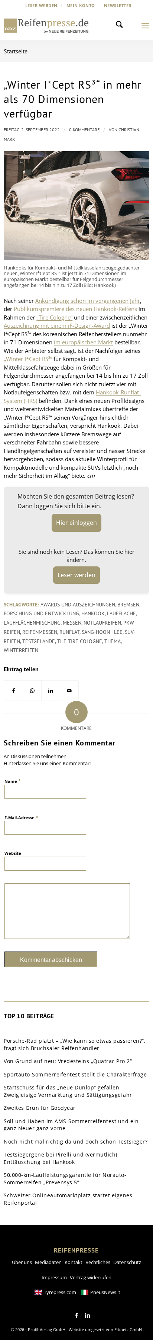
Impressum (54, 1277)
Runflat (69, 632)
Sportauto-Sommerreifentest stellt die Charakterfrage (75, 1074)
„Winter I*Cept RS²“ (28, 359)
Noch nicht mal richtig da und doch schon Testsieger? (75, 1141)
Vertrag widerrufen (90, 1277)
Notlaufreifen (102, 622)
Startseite (15, 51)
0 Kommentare (84, 129)
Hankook (93, 613)
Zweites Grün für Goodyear (40, 1107)
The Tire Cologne (79, 641)
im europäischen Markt (83, 342)
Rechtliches (97, 1262)
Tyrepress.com (60, 1292)
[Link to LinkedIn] (87, 1315)
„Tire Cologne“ (54, 317)
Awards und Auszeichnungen (77, 604)
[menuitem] (42, 5)
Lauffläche (121, 613)
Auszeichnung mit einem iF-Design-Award (57, 325)
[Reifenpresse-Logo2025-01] (46, 25)
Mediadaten (48, 1262)
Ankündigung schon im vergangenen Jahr (87, 300)
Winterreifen (21, 650)
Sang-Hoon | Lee (102, 632)
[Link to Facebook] (76, 1315)
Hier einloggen (76, 523)
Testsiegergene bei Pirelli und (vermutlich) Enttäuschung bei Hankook (60, 1158)
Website (12, 853)
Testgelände (38, 641)
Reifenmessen (39, 632)
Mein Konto (80, 5)
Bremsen (128, 604)
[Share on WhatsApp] (32, 691)
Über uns (22, 1262)
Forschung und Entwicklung (41, 613)
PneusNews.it (105, 1292)
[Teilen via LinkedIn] (51, 691)
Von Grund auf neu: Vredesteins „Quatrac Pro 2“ (68, 1061)
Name (12, 781)
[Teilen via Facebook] (13, 691)
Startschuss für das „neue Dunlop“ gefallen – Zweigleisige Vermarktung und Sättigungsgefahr (68, 1091)
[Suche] (121, 25)
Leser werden (41, 5)
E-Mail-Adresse (21, 817)
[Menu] (145, 25)
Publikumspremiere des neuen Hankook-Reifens (75, 308)
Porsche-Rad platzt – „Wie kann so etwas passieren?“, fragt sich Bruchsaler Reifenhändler (75, 1044)
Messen (72, 622)
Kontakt (73, 1262)
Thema (112, 641)
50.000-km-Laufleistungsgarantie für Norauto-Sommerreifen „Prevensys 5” (65, 1178)
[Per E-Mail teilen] (69, 691)
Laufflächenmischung (32, 622)
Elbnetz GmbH (128, 1329)
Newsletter (117, 5)
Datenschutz (127, 1262)
